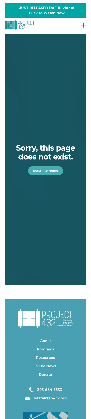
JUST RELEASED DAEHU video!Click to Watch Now (46, 10)
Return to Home (45, 171)
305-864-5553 (49, 390)
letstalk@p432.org (50, 398)
